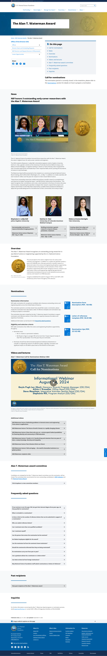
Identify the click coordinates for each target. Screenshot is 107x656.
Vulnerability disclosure (15, 653)
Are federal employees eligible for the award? (25, 539)
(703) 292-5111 (15, 639)
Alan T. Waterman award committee (61, 63)
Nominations (53, 57)
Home (12, 38)
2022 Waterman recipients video (21, 454)
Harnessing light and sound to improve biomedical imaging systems (23, 228)
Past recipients (54, 68)
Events (51, 633)
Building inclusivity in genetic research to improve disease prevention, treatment (49, 229)
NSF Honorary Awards (20, 38)
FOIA (50, 653)
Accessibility (81, 653)
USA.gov (70, 653)
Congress (68, 635)
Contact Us (36, 639)
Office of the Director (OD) (20, 42)
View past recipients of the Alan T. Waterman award (27, 586)
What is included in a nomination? (22, 513)
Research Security (86, 641)
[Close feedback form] (105, 449)
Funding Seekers (70, 631)
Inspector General (30, 653)
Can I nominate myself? (19, 531)
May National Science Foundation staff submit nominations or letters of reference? (36, 564)
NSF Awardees (69, 633)
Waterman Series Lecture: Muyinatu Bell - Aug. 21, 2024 (22, 234)
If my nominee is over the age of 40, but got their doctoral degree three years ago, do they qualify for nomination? (36, 508)
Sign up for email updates (20, 643)
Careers (35, 633)
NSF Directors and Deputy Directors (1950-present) (26, 51)
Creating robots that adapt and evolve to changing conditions (79, 228)
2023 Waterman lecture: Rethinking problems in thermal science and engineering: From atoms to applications (36, 423)
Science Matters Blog (54, 635)
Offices (14, 45)
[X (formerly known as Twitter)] (15, 647)
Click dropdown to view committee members (25, 483)
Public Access (85, 637)
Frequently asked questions (58, 65)
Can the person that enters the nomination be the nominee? (29, 535)
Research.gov (85, 645)
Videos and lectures (55, 60)
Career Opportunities (18, 54)
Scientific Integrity (86, 643)
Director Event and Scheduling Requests (23, 48)
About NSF (35, 631)
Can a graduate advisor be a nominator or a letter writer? (28, 555)
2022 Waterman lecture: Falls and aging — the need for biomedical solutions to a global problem (35, 449)
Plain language (93, 653)
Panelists (68, 641)
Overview (52, 54)
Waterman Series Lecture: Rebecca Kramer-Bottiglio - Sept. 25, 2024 (80, 234)
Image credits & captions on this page (24, 621)
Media (67, 637)
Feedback (105, 454)
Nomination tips (81, 330)
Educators (68, 639)
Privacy (41, 653)
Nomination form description (82, 303)
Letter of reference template (82, 317)
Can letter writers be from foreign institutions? (25, 560)
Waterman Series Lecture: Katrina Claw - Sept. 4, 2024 (51, 235)
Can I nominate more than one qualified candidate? (27, 527)
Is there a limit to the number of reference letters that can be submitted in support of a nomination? (37, 518)
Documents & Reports (87, 631)
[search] (95, 5)
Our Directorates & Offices (39, 635)
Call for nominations (55, 48)
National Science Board (39, 637)
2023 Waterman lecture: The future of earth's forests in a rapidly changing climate (36, 428)
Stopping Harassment (87, 639)
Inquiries (52, 71)
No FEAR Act (60, 653)
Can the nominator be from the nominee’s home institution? (29, 543)
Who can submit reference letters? (22, 523)
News (51, 51)
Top (104, 612)
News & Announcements (55, 631)
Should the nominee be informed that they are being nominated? (31, 547)
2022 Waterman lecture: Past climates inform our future (28, 444)
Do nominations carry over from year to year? (25, 551)
